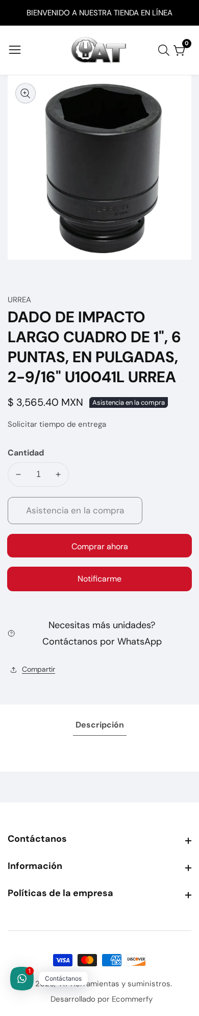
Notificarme (99, 578)
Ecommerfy (132, 999)
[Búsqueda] (165, 50)
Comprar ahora (99, 546)
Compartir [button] (38, 669)
